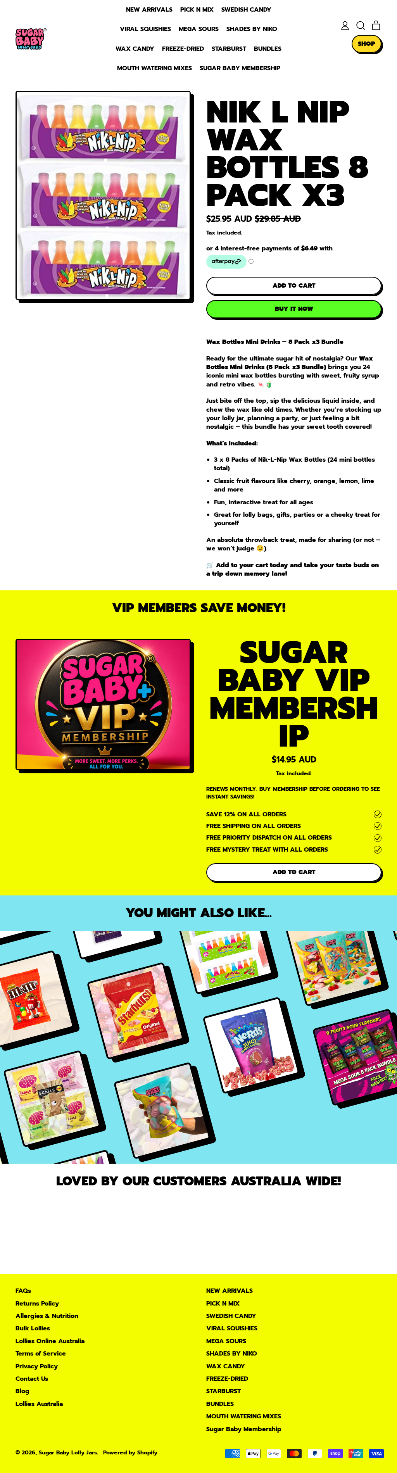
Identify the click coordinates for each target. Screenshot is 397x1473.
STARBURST (229, 48)
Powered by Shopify (130, 1452)
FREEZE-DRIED (183, 48)
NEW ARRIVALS (149, 9)
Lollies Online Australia (50, 1341)
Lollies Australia (39, 1404)
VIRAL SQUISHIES (145, 29)
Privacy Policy (37, 1366)
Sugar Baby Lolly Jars (68, 1452)
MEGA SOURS (199, 29)
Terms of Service (41, 1353)
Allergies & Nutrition (47, 1316)
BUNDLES (267, 48)
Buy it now (294, 309)
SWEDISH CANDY (246, 9)
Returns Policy (37, 1303)
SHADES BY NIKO (251, 29)
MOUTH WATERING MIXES (154, 68)
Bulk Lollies (33, 1328)
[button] (360, 25)
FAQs (23, 1290)
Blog (22, 1391)
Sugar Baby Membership (240, 68)
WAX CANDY (135, 48)
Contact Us (32, 1378)
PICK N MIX (197, 9)
